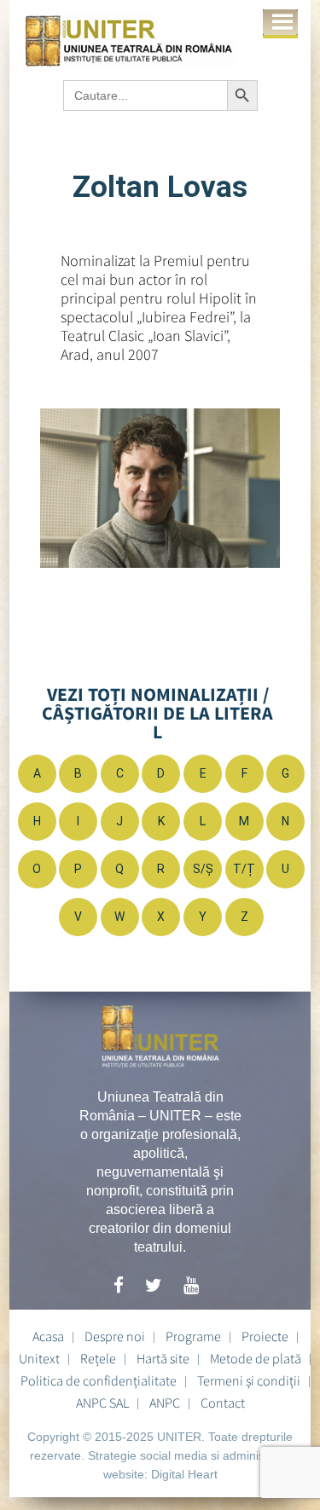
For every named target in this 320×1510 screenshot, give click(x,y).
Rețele (98, 1358)
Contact (223, 1402)
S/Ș (203, 869)
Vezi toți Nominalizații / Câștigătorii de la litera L (157, 712)
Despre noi (114, 1336)
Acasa (48, 1336)
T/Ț (244, 869)
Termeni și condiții (248, 1380)
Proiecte (264, 1336)
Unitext (39, 1358)
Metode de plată (255, 1358)
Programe (193, 1336)
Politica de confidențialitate (98, 1380)
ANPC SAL (102, 1402)
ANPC (164, 1402)
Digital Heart (184, 1474)
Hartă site (163, 1358)
